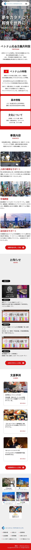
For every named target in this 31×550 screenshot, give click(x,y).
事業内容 (5, 532)
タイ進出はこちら (25, 539)
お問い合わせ (23, 536)
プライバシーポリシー (24, 545)
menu (26, 4)
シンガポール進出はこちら (10, 539)
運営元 (16, 545)
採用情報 (14, 536)
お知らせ (14, 532)
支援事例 (22, 532)
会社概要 (5, 536)
